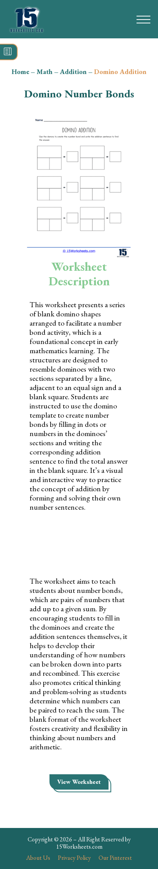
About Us (38, 857)
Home (20, 71)
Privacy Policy (74, 857)
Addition (73, 71)
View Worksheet (79, 782)
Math (44, 71)
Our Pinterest (115, 857)
